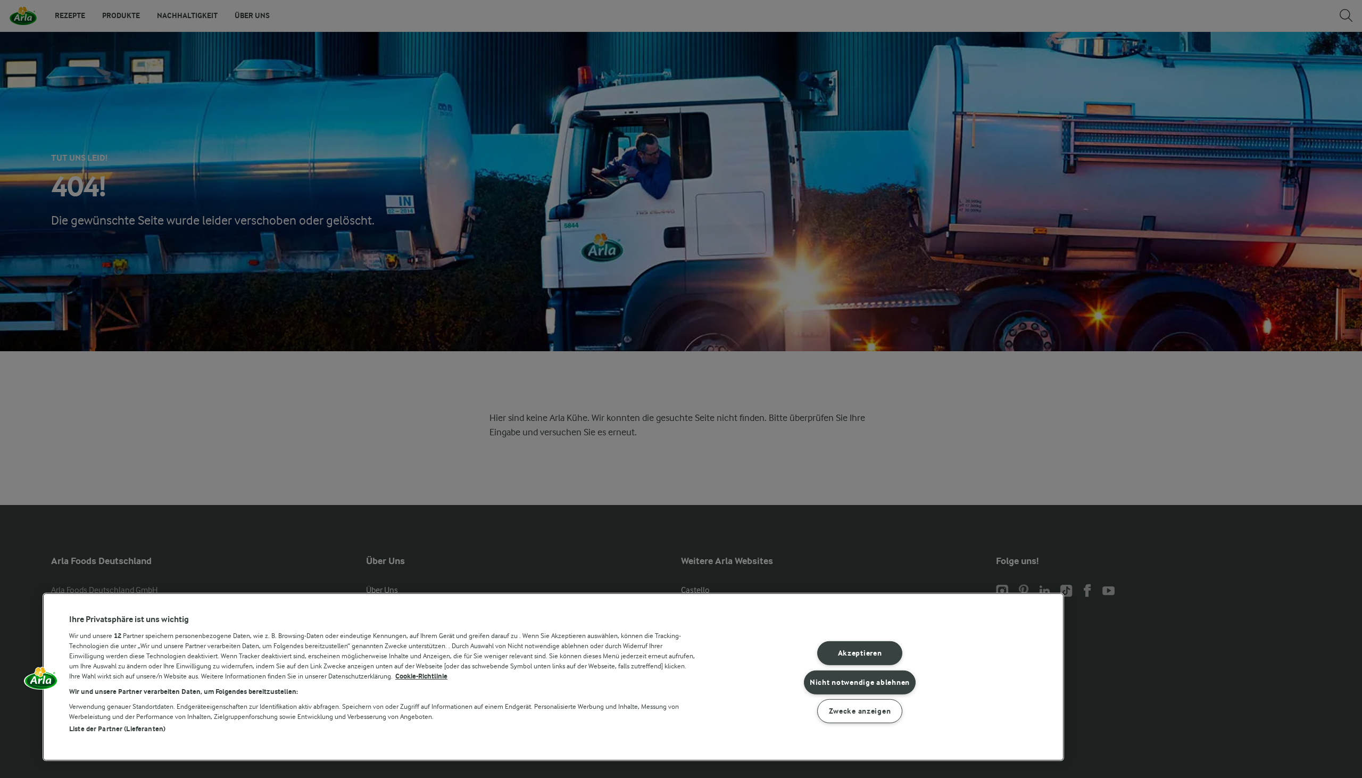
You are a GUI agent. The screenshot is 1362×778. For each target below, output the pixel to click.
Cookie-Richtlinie (421, 676)
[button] (41, 682)
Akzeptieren (860, 653)
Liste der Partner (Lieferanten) (117, 729)
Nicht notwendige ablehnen (860, 681)
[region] (553, 677)
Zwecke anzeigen (860, 711)
